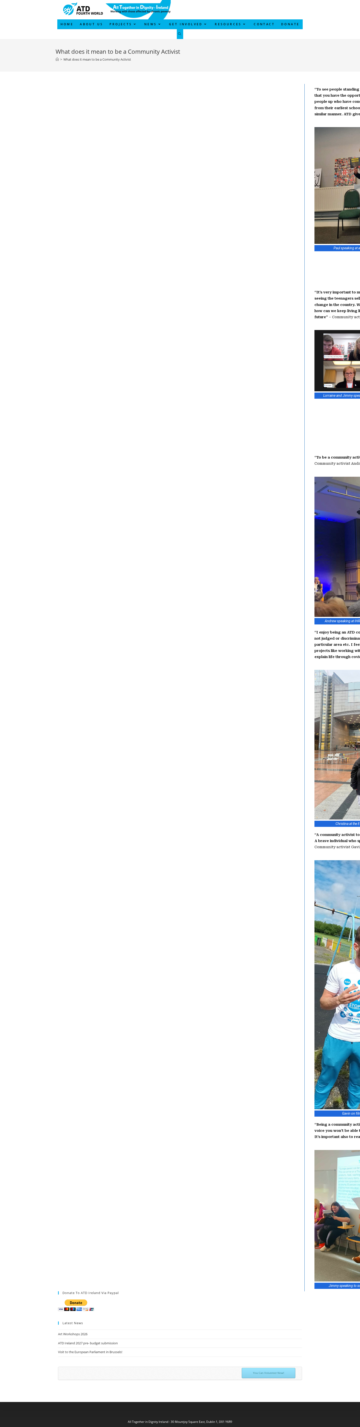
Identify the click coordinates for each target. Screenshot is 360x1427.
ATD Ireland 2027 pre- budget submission (88, 1343)
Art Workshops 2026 (72, 1334)
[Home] (57, 59)
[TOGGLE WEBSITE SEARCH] (180, 34)
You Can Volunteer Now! (268, 1373)
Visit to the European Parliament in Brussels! (90, 1352)
